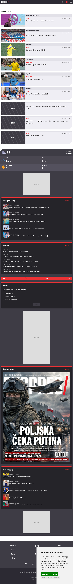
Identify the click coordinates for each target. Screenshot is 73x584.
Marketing (27, 572)
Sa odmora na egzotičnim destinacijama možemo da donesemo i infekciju (36, 270)
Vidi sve (67, 200)
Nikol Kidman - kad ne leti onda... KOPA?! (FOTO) (36, 483)
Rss (69, 278)
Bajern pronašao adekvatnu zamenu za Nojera (36, 35)
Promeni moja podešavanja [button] (50, 577)
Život (13, 558)
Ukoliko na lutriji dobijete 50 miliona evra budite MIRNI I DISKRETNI (36, 265)
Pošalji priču (66, 2)
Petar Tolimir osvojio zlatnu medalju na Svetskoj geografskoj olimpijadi (36, 221)
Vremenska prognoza (36, 152)
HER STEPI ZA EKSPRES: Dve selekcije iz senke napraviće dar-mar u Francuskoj (36, 122)
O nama (21, 572)
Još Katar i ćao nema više (36, 79)
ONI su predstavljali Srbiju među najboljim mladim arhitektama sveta (36, 228)
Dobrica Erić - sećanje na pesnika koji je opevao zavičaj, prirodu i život (36, 260)
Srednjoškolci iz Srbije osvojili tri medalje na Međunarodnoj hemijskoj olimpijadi (36, 235)
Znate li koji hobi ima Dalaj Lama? (36, 497)
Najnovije (36, 546)
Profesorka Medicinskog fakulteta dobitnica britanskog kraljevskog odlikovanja (36, 206)
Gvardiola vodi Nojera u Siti (36, 137)
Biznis (13, 550)
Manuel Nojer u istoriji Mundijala (36, 64)
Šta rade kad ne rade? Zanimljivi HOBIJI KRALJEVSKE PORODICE (36, 504)
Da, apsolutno (9, 293)
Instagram (26, 278)
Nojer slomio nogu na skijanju (36, 49)
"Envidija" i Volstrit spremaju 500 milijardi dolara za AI (36, 250)
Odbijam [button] (54, 574)
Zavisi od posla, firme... (11, 300)
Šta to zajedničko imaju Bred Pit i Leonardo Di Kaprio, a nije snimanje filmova (36, 490)
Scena (13, 554)
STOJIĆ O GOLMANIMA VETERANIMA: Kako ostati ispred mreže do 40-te (36, 108)
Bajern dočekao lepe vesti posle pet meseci (36, 20)
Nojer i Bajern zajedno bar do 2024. (36, 93)
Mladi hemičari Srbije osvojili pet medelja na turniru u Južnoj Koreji (36, 213)
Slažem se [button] (45, 574)
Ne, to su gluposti (10, 296)
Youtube (47, 278)
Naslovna (13, 546)
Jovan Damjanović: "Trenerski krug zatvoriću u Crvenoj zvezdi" (36, 255)
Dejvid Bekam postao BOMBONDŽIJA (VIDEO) (36, 475)
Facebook (4, 278)
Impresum (34, 572)
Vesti (59, 546)
